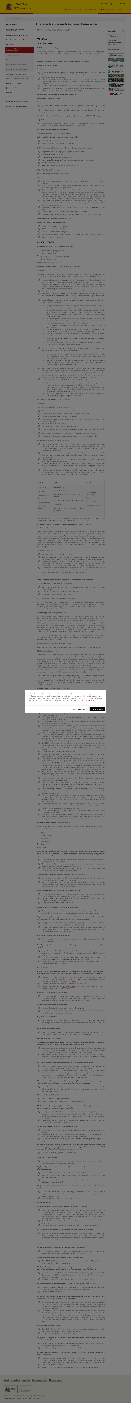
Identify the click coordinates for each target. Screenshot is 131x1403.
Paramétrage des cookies (79, 709)
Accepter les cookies (97, 709)
